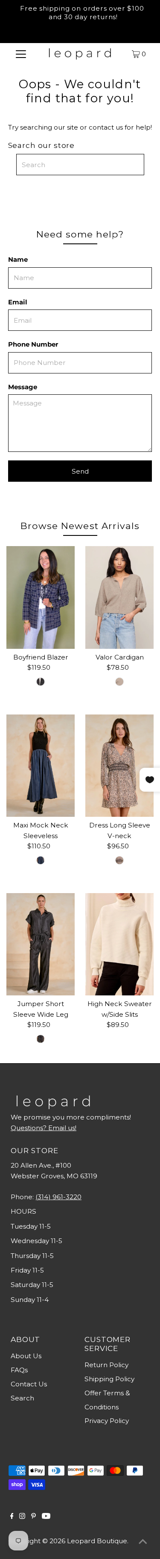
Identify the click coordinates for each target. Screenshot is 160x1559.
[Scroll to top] (142, 1541)
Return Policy (106, 1365)
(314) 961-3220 (58, 1197)
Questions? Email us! (43, 1128)
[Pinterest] (33, 1517)
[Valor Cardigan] (119, 597)
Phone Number (33, 344)
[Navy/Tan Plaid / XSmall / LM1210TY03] (40, 681)
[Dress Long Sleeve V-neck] (119, 765)
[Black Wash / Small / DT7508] (40, 1039)
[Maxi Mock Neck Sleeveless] (40, 765)
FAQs (19, 1370)
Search (22, 1398)
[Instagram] (22, 1517)
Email (17, 302)
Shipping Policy (109, 1379)
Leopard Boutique (97, 1541)
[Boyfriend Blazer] (40, 597)
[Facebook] (12, 1517)
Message (22, 387)
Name (18, 259)
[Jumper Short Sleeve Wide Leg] (40, 944)
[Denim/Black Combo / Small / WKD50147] (40, 860)
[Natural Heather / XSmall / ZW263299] (119, 681)
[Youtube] (46, 1517)
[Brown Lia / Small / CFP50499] (119, 860)
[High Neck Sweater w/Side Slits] (119, 944)
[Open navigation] (21, 53)
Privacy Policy (106, 1421)
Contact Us (29, 1384)
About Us (26, 1356)
